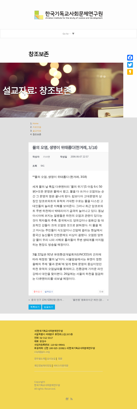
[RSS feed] (71, 399)
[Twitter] (130, 64)
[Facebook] (67, 399)
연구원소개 (39, 358)
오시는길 (51, 358)
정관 (60, 358)
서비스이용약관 (60, 365)
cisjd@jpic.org (42, 351)
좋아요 (38, 292)
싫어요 (49, 292)
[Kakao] (130, 71)
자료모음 (37, 127)
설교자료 (37, 131)
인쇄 (101, 292)
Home (36, 123)
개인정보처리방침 (42, 365)
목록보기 (35, 307)
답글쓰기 (48, 307)
